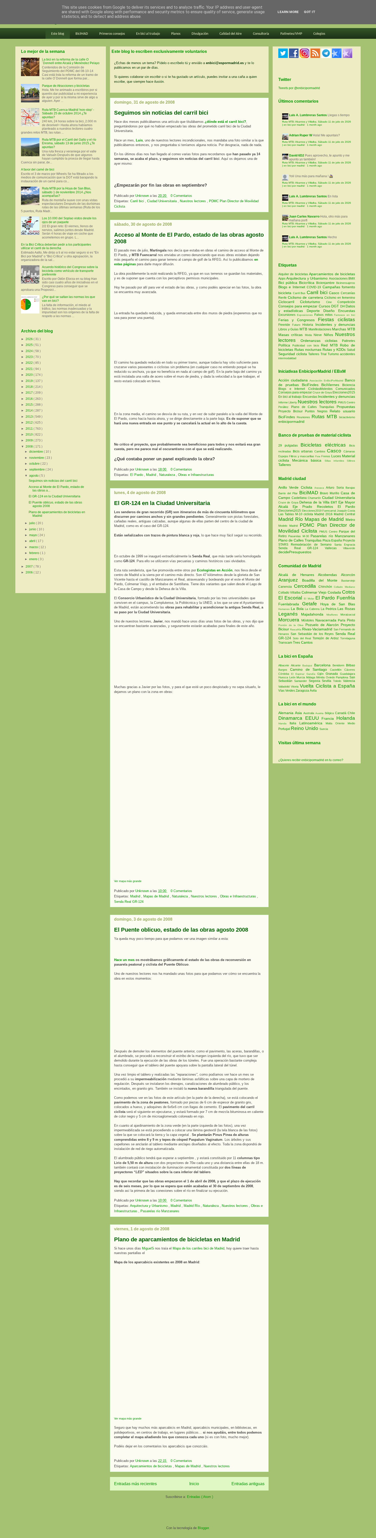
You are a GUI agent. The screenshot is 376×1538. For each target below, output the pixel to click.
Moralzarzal (347, 614)
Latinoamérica (312, 723)
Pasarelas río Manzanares (159, 1211)
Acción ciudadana (293, 380)
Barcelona (323, 665)
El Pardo (137, 475)
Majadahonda (313, 614)
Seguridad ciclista (293, 354)
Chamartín (315, 497)
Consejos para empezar (298, 306)
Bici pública (288, 283)
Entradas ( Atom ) (200, 1497)
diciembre (36, 451)
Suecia (323, 728)
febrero (34, 553)
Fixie (317, 456)
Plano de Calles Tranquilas (312, 407)
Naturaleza (167, 475)
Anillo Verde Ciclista (296, 487)
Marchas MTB (343, 329)
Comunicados (345, 389)
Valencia (349, 681)
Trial (324, 354)
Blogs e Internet (292, 287)
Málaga (311, 677)
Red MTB (330, 345)
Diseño (330, 311)
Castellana (300, 498)
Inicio (194, 1484)
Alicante (296, 665)
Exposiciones (305, 315)
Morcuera (289, 619)
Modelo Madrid (289, 525)
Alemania (286, 713)
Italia (294, 723)
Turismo (334, 354)
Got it (309, 12)
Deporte (315, 311)
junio (33, 529)
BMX (351, 278)
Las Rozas (346, 609)
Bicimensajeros (345, 282)
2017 (30, 392)
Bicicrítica (307, 283)
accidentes (347, 354)
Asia (299, 713)
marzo (34, 547)
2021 (30, 369)
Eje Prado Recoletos (315, 506)
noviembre (37, 458)
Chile (351, 713)
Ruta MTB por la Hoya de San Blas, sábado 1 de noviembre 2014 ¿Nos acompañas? (66, 192)
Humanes (284, 609)
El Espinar (298, 673)
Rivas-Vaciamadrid (317, 629)
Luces (336, 456)
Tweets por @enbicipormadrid (299, 88)
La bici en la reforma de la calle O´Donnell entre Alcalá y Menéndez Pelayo (70, 61)
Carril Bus (300, 293)
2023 (30, 357)
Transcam (285, 642)
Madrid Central (344, 514)
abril (32, 541)
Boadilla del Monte (321, 580)
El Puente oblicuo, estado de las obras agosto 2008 (181, 930)
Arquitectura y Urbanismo (149, 1206)
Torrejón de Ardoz (326, 638)
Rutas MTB (324, 416)
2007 (30, 566)
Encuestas (346, 311)
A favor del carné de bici (37, 169)
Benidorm (339, 665)
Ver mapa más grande (127, 881)
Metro (350, 520)
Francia (329, 718)
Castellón (337, 669)
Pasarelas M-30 (299, 536)
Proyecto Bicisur (290, 411)
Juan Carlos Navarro (304, 216)
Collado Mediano (344, 586)
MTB (304, 329)
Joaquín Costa (346, 510)
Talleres (314, 354)
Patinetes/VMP (291, 34)
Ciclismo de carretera (306, 297)
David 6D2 (296, 155)
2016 (30, 399)
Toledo (338, 680)
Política (285, 345)
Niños (329, 335)
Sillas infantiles (334, 460)
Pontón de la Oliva (291, 625)
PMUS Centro (346, 402)
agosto (34, 475)
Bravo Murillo (330, 493)
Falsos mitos (324, 315)
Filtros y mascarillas (301, 456)
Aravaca (320, 487)
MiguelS (148, 1248)
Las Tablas (286, 514)
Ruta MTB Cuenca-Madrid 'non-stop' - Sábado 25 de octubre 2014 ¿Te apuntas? (68, 113)
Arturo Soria (336, 487)
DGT (335, 306)
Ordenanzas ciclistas (321, 341)
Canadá (341, 713)
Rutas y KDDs (335, 349)
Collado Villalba (290, 592)
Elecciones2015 (344, 392)
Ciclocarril (289, 302)
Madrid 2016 (324, 514)
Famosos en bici (344, 315)
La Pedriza (329, 609)
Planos (175, 34)
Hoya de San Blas (337, 604)
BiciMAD (81, 34)
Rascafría (296, 629)
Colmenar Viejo (315, 592)
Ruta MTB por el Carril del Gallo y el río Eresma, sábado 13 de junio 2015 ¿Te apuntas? (69, 143)
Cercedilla (306, 586)
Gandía (311, 673)
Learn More (288, 12)
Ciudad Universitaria (162, 201)
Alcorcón (348, 575)
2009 (30, 440)
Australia (309, 713)
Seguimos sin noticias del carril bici (161, 113)
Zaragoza (303, 690)
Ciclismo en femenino (339, 297)
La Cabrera (313, 608)
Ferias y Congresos (298, 320)
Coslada (335, 592)
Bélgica (330, 713)
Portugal (284, 729)
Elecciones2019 (312, 510)
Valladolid (284, 686)
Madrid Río (192, 1206)
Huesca (283, 677)
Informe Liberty (287, 402)
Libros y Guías (289, 329)
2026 (30, 339)
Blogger (203, 1528)
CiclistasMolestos (320, 389)
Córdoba (284, 673)
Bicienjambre (326, 283)
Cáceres (349, 669)
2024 (30, 351)
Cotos (348, 592)
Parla (342, 620)
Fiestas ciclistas (336, 319)
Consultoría (261, 34)
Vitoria (295, 686)
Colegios (319, 34)
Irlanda (284, 723)
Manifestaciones (320, 329)
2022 (30, 363)
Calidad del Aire (230, 34)
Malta (330, 723)
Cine (331, 302)
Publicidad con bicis (306, 345)
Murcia (301, 677)
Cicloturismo (313, 302)
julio (32, 523)
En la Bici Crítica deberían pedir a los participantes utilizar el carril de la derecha (56, 246)
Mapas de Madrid (156, 896)
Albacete (284, 665)
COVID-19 (314, 287)
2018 (30, 387)
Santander (301, 680)
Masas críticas (291, 335)
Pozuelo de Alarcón (323, 625)
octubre (34, 463)
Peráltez (283, 406)
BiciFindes (310, 385)
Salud (351, 350)
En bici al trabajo (148, 34)
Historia (308, 325)
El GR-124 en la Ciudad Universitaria (162, 503)
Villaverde (349, 548)
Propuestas (346, 407)
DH (343, 306)
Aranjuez (290, 580)
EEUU (313, 718)
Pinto (351, 620)
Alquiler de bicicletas (293, 274)
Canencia (286, 586)
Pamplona (342, 677)
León (293, 677)
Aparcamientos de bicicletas (151, 1466)
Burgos (284, 669)
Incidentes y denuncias (335, 324)
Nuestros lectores (193, 201)
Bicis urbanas (303, 451)
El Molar (309, 598)
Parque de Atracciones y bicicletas (66, 86)
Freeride (285, 325)
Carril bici (137, 201)
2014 (30, 410)
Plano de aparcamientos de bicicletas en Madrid (177, 1239)
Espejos (283, 456)
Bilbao (350, 665)
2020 (30, 375)
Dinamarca (291, 718)
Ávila (313, 690)
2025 (30, 345)
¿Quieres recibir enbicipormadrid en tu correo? (310, 760)
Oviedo (331, 677)
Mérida (321, 677)
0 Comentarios (181, 196)
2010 (30, 434)
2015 (30, 404)
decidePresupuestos (294, 552)
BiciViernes (330, 385)
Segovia (315, 681)
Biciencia (348, 385)
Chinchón (326, 586)
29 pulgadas (288, 445)
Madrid (151, 475)
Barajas (350, 487)
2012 (30, 422)
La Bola (298, 609)
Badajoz (308, 665)
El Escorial (291, 597)
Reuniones (303, 417)
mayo (33, 535)
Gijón (321, 673)
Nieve (319, 335)
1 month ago (314, 124)
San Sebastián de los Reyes (313, 634)
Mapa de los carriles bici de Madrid (198, 1248)
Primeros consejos (112, 34)
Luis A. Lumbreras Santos (308, 115)
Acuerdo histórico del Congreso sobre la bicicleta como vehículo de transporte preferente (70, 270)
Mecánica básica (306, 460)
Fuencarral (329, 510)
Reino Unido (305, 728)
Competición (346, 302)
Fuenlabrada (290, 604)
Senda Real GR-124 (128, 902)
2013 (30, 416)
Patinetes (348, 341)
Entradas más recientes (135, 1484)
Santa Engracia (344, 544)
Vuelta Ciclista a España (327, 686)
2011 (30, 428)
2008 (30, 446)
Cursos (325, 306)
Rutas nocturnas (308, 349)
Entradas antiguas (247, 1484)
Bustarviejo (348, 580)
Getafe (311, 603)
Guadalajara (347, 673)
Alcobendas (329, 575)
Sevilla (327, 681)
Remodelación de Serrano (312, 544)
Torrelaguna (347, 638)
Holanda (345, 718)
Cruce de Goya (322, 392)
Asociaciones (338, 278)
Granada (333, 674)
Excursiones (287, 315)
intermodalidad (287, 358)
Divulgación (200, 34)
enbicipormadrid (291, 421)
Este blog (57, 34)
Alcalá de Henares (298, 575)
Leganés (289, 614)
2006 (30, 572)
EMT (334, 502)
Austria (320, 713)
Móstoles (308, 620)
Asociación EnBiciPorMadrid (326, 380)
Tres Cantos (303, 642)
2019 (30, 381)
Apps (282, 278)
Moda (309, 335)
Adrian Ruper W (300, 135)
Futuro (297, 324)
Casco (335, 293)
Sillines (351, 460)
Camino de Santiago (310, 669)
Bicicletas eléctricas (323, 445)
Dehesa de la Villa (315, 502)
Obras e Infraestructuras (196, 475)
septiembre (37, 469)
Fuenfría (346, 597)
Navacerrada (326, 620)
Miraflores (333, 614)
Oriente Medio (345, 723)
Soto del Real (302, 638)
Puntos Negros (316, 411)
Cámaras (349, 451)
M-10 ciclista (304, 514)
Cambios (319, 451)
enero (33, 559)
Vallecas (334, 548)
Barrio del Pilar (288, 493)
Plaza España (333, 540)
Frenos (325, 456)
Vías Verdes (287, 690)
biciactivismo (347, 417)
